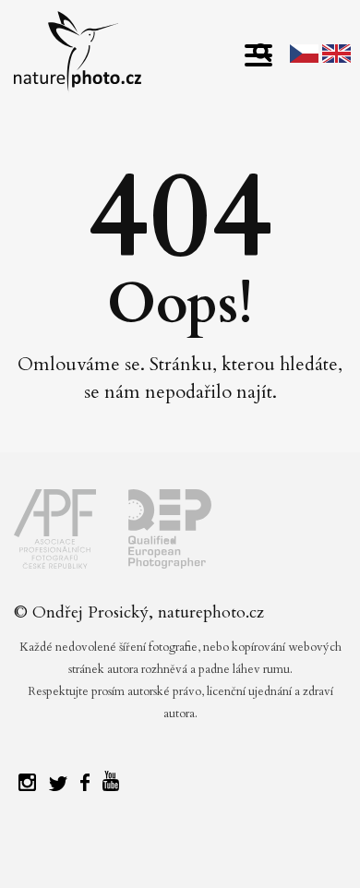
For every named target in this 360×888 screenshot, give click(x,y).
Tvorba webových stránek (185, 851)
